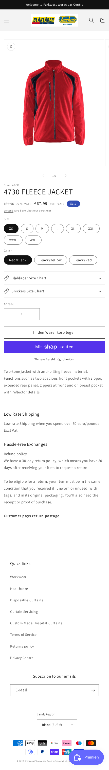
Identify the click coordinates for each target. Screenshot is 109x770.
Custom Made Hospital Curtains (36, 623)
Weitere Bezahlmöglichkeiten (54, 359)
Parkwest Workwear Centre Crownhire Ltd (47, 761)
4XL (33, 240)
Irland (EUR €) (52, 725)
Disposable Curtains (26, 600)
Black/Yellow (51, 260)
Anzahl (8, 304)
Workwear (18, 577)
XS (11, 228)
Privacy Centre (21, 657)
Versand (8, 210)
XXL (91, 228)
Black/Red (83, 260)
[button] (6, 20)
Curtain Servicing (24, 611)
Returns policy (22, 646)
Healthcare (19, 588)
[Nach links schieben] (43, 175)
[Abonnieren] (93, 690)
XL (73, 228)
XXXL (13, 240)
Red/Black (18, 260)
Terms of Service (23, 634)
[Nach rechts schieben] (65, 175)
